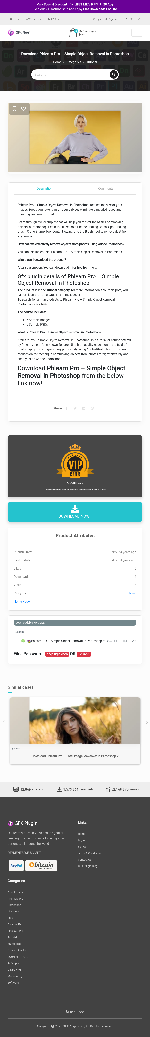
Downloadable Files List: (30, 622)
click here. (41, 304)
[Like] (23, 109)
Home (15, 19)
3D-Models (14, 944)
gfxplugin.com (57, 654)
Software (13, 982)
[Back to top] (139, 1026)
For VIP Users (75, 486)
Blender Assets (17, 950)
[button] (146, 722)
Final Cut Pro (15, 931)
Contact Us (35, 19)
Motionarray (15, 976)
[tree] (75, 641)
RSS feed (55, 19)
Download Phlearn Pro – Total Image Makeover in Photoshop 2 (75, 756)
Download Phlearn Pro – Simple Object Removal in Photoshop (75, 53)
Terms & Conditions (89, 853)
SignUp (112, 19)
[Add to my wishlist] (15, 109)
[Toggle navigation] (136, 33)
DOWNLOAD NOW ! (75, 516)
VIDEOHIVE (14, 969)
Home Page (22, 601)
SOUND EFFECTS (18, 956)
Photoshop (14, 905)
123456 (84, 654)
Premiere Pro (15, 898)
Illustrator (14, 911)
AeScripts (13, 963)
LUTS (11, 918)
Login (98, 19)
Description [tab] (44, 188)
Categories (74, 62)
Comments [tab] (105, 188)
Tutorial (92, 62)
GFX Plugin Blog (87, 866)
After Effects (15, 892)
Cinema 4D (14, 924)
